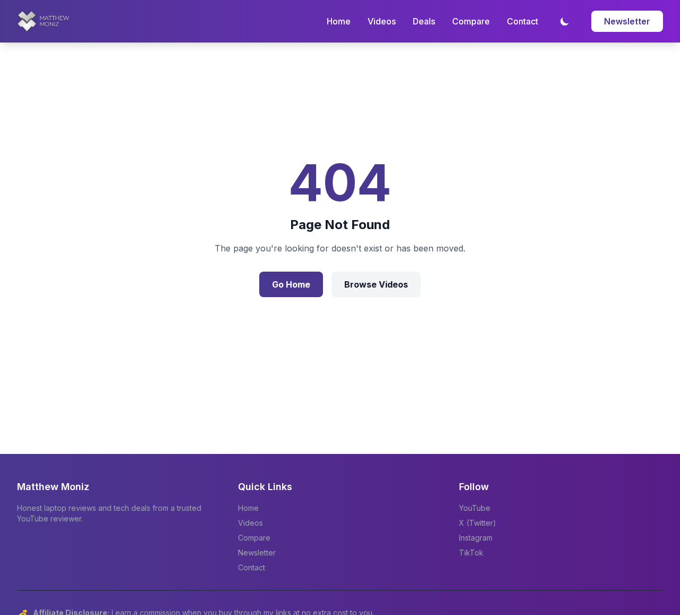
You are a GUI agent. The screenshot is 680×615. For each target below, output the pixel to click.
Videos (382, 21)
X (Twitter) (477, 522)
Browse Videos (376, 284)
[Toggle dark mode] (564, 21)
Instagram (475, 537)
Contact (522, 21)
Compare (471, 21)
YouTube (474, 507)
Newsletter (627, 21)
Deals (424, 21)
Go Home (291, 284)
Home (339, 21)
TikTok (471, 552)
